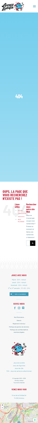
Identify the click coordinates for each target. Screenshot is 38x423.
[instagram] (19, 308)
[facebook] (15, 308)
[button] (2, 405)
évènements (21, 216)
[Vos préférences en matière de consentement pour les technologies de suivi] (35, 420)
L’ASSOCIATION (22, 213)
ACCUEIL (20, 210)
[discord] (23, 308)
